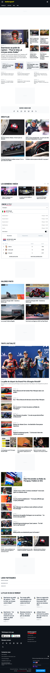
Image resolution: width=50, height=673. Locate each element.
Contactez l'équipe (5, 658)
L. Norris (10, 246)
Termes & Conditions (14, 669)
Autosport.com (31, 639)
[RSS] (36, 111)
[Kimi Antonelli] (6, 250)
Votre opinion (4, 654)
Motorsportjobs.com (32, 637)
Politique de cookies (23, 669)
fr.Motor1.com (30, 635)
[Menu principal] (2, 2)
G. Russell (10, 253)
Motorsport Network (21, 670)
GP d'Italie (9, 211)
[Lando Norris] (6, 247)
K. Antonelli (10, 249)
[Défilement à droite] (48, 184)
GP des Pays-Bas (11, 239)
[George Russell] (6, 253)
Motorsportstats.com (32, 641)
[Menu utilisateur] (47, 2)
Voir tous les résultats (36, 256)
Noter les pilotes (13, 256)
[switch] (46, 231)
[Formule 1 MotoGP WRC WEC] (25, 207)
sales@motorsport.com (6, 660)
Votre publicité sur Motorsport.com (8, 656)
